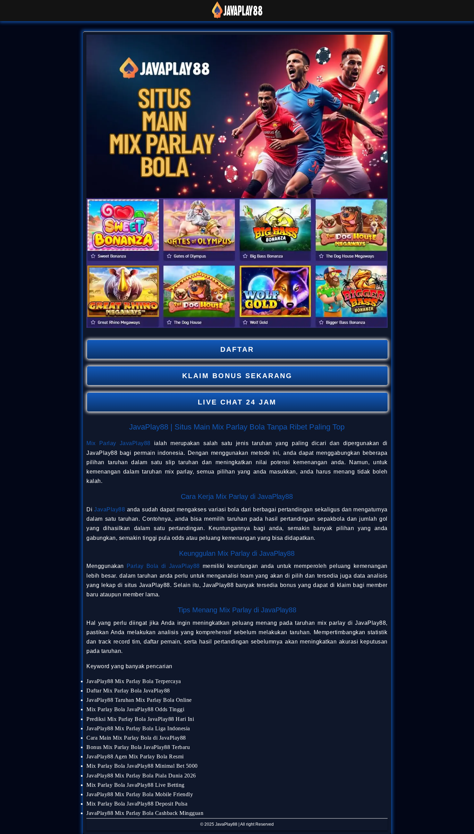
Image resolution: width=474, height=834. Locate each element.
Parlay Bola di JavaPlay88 (163, 566)
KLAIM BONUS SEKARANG (237, 376)
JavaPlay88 (109, 509)
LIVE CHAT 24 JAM (237, 402)
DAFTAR (237, 349)
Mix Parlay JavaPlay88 (118, 443)
